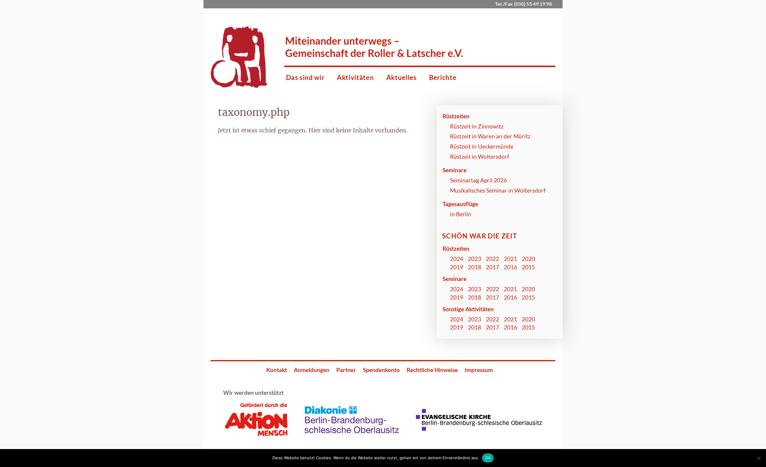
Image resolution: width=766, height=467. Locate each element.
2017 (492, 267)
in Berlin (460, 214)
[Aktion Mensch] (256, 434)
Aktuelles (401, 77)
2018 (474, 267)
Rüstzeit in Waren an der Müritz (490, 136)
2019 (456, 267)
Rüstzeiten (456, 116)
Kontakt (276, 369)
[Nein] (759, 458)
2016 (510, 267)
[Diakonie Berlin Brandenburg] (351, 431)
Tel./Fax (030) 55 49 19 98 (523, 4)
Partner (346, 369)
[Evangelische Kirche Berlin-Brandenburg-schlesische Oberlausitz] (478, 429)
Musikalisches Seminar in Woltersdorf (497, 190)
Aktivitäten (355, 77)
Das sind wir (305, 77)
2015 (528, 267)
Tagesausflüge (460, 203)
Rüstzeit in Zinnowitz (477, 126)
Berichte (442, 77)
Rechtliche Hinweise (432, 369)
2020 (528, 258)
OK (488, 457)
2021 (510, 258)
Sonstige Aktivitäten (468, 309)
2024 (456, 258)
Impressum (479, 369)
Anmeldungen (311, 369)
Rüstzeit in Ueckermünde (481, 146)
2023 (474, 258)
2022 (492, 258)
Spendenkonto (381, 369)
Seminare (454, 170)
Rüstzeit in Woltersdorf (479, 156)
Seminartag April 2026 (478, 180)
